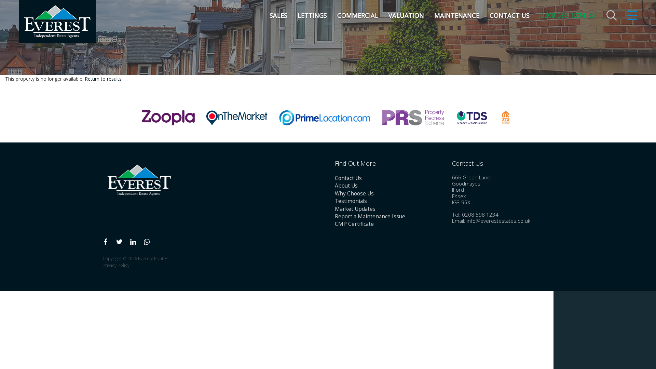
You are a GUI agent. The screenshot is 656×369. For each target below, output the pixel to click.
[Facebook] (105, 242)
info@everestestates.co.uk (498, 220)
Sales (278, 15)
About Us (346, 185)
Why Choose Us (354, 193)
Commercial (357, 15)
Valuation (406, 15)
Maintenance (456, 15)
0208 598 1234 (563, 15)
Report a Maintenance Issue (370, 216)
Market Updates (355, 209)
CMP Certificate (354, 224)
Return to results (103, 79)
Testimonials (351, 201)
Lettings (312, 15)
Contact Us (510, 15)
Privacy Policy (115, 265)
